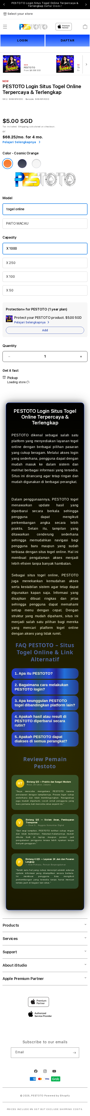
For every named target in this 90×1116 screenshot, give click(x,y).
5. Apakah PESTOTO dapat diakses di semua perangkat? (41, 739)
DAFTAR (68, 40)
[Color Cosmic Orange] (8, 164)
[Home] (33, 27)
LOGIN (22, 40)
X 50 (9, 290)
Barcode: (30, 99)
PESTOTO (37, 1095)
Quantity (9, 346)
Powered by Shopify (57, 1095)
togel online (15, 209)
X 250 (10, 263)
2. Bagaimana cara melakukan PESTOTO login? (41, 687)
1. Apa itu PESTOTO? (34, 673)
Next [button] (86, 5)
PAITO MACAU (17, 223)
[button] (5, 27)
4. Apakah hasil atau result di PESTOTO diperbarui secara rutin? (40, 720)
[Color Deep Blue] (22, 163)
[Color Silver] (36, 163)
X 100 (10, 277)
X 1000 (11, 248)
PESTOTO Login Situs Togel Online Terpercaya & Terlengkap (45, 5)
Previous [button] (4, 5)
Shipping (23, 126)
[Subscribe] (74, 1052)
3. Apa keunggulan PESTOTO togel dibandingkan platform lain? (45, 703)
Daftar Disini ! (53, 6)
